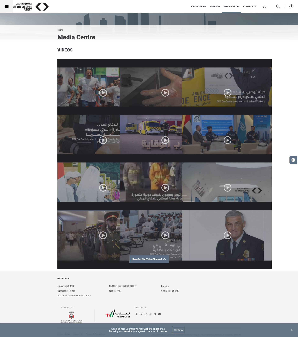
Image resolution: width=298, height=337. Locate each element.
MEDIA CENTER (231, 6)
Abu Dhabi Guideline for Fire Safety (74, 295)
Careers (165, 286)
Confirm (178, 330)
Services (215, 6)
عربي (265, 6)
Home (60, 30)
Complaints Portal (66, 291)
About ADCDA (198, 6)
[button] (293, 160)
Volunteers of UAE (169, 291)
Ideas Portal (115, 291)
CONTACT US (250, 6)
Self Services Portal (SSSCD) (122, 286)
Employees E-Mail (65, 286)
